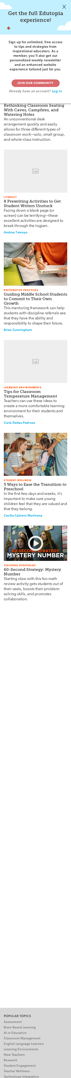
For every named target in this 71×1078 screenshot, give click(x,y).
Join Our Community (36, 83)
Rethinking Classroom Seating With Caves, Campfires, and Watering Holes (34, 110)
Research (10, 1060)
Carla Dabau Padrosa (19, 422)
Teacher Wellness (17, 1071)
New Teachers (14, 1054)
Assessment (13, 1022)
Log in (57, 91)
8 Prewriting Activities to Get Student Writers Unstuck (32, 203)
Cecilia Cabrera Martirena (23, 515)
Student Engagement (20, 1065)
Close (64, 7)
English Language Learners (24, 1044)
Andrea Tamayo (16, 232)
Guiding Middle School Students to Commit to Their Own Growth (35, 299)
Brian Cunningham (18, 330)
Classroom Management (22, 1038)
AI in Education (15, 1033)
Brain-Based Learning (20, 1027)
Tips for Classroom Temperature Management (30, 393)
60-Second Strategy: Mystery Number (32, 571)
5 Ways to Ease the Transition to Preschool (35, 486)
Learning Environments (21, 1049)
